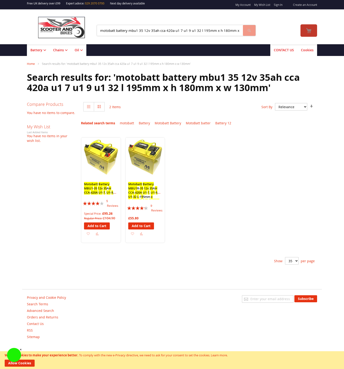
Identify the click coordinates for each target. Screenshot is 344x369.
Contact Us (35, 323)
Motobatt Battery (168, 123)
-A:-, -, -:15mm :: (99, 192)
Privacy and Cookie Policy (46, 297)
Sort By (266, 107)
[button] (88, 233)
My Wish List (262, 5)
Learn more (219, 355)
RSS (30, 330)
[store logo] (64, 27)
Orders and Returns (42, 317)
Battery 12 (223, 123)
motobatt (127, 123)
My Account (243, 5)
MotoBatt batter (198, 123)
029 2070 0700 (94, 3)
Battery (144, 123)
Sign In (278, 5)
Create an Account (305, 5)
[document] (172, 360)
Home (31, 64)
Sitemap (33, 337)
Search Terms (37, 304)
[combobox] (170, 30)
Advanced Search (40, 310)
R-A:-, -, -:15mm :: (143, 192)
